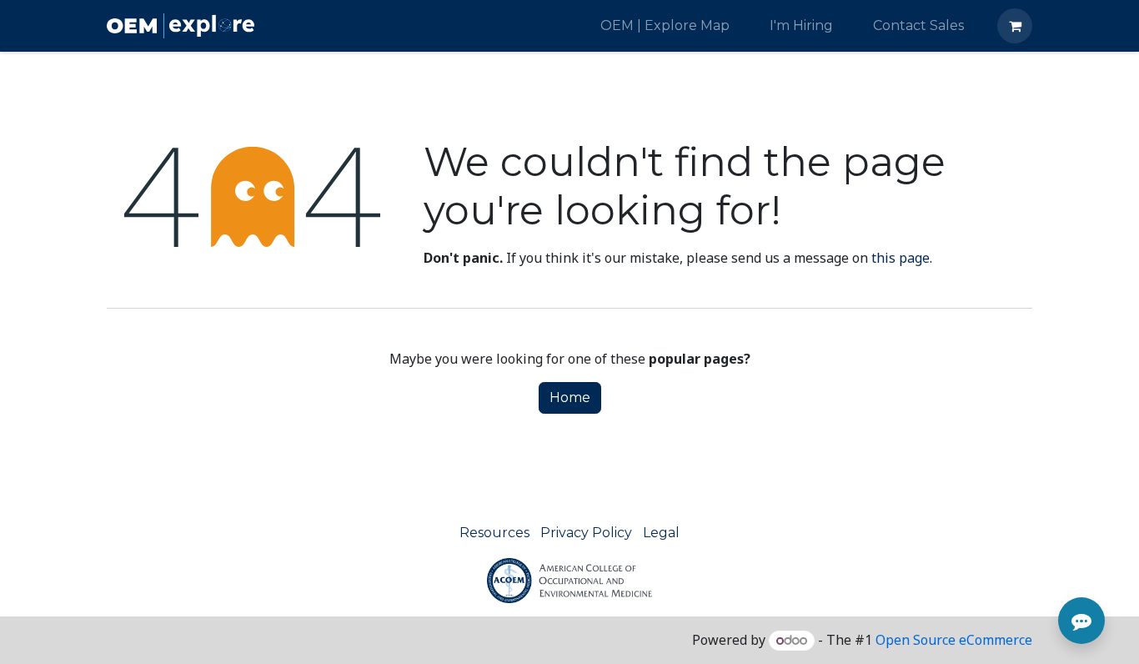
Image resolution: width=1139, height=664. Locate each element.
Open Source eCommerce (954, 640)
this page (900, 258)
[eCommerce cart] (1014, 25)
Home (569, 397)
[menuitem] (665, 26)
